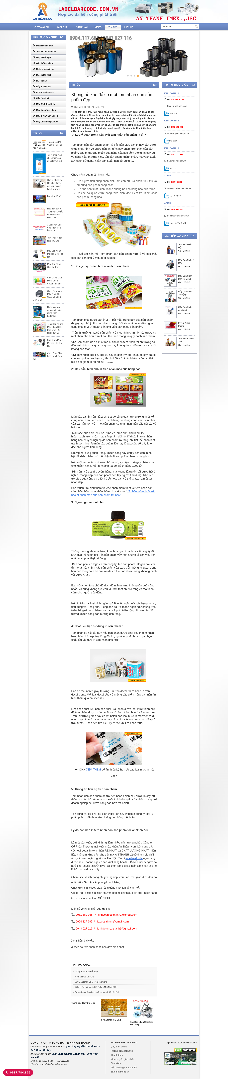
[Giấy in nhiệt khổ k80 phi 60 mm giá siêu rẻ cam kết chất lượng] (39, 183)
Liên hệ (128, 27)
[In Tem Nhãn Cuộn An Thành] (180, 1058)
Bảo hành (116, 1063)
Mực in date (41, 81)
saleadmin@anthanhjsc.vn (179, 188)
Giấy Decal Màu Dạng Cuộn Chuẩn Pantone (54, 281)
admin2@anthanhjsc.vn (178, 133)
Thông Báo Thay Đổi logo (86, 971)
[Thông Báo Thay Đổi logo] (84, 1000)
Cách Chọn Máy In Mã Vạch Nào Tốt (47, 356)
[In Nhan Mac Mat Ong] (114, 1009)
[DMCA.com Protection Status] (185, 1050)
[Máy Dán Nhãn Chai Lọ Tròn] (39, 267)
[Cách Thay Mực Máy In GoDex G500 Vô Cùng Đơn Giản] (39, 294)
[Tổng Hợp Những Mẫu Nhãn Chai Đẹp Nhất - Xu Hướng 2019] (39, 327)
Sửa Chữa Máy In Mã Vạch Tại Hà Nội (55, 343)
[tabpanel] (132, 57)
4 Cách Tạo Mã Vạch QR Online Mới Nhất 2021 (96, 987)
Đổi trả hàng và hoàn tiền (124, 1067)
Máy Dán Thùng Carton (47, 122)
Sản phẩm (82, 27)
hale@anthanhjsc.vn (176, 161)
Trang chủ (43, 27)
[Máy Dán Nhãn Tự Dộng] (170, 296)
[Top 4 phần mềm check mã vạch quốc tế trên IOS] (39, 163)
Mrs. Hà (173, 113)
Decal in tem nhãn (44, 46)
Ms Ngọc (173, 141)
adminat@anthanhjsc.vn (178, 216)
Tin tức (112, 27)
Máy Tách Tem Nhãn (45, 104)
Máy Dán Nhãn (43, 98)
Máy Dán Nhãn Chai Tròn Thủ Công (91, 982)
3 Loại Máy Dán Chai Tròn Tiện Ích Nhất (54, 228)
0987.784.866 (20, 1072)
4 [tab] (138, 76)
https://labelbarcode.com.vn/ (53, 1064)
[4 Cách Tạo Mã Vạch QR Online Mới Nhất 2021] (39, 143)
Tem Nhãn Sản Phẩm (46, 51)
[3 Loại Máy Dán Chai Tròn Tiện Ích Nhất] (39, 227)
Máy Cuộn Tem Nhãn (46, 110)
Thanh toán (117, 1055)
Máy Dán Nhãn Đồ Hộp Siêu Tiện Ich (55, 254)
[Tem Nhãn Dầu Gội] (170, 249)
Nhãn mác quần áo (45, 69)
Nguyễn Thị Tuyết (177, 223)
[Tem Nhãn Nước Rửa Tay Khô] (39, 240)
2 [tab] (131, 75)
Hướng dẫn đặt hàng (122, 1050)
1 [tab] (128, 75)
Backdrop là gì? (54, 196)
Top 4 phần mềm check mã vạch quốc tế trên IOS (97, 992)
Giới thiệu (63, 27)
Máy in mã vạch (43, 87)
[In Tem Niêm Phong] (170, 325)
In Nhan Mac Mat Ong (84, 977)
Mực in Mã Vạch (43, 75)
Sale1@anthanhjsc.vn (177, 106)
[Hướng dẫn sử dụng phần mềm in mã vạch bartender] (39, 312)
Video (98, 27)
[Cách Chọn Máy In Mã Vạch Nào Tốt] (39, 354)
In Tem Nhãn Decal (45, 92)
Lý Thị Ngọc (175, 196)
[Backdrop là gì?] (39, 199)
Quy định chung (119, 1046)
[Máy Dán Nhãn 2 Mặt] (170, 264)
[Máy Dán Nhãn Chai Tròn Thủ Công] (143, 1010)
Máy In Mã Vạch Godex (47, 116)
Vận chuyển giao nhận (122, 1059)
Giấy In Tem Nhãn (44, 63)
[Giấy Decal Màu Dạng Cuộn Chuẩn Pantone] (39, 280)
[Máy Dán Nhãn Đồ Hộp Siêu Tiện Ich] (39, 253)
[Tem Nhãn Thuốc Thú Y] (170, 342)
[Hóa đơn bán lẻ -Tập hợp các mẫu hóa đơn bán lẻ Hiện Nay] (39, 211)
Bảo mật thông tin (120, 1071)
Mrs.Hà (172, 168)
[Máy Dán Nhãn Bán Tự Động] (170, 280)
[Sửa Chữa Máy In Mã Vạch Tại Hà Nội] (39, 342)
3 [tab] (134, 75)
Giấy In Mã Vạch (43, 57)
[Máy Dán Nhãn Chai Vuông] (170, 310)
